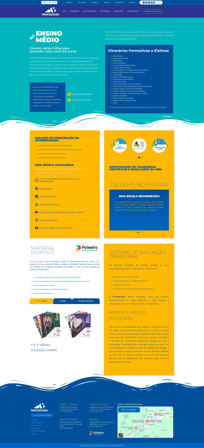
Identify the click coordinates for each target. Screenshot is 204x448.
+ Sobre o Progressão (37, 422)
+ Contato (33, 434)
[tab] (41, 301)
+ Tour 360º (34, 420)
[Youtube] (151, 2)
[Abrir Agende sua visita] (161, 11)
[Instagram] (143, 2)
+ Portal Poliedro (36, 428)
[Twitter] (149, 2)
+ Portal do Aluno (36, 425)
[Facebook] (146, 2)
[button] (158, 2)
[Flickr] (154, 2)
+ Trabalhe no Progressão (38, 431)
